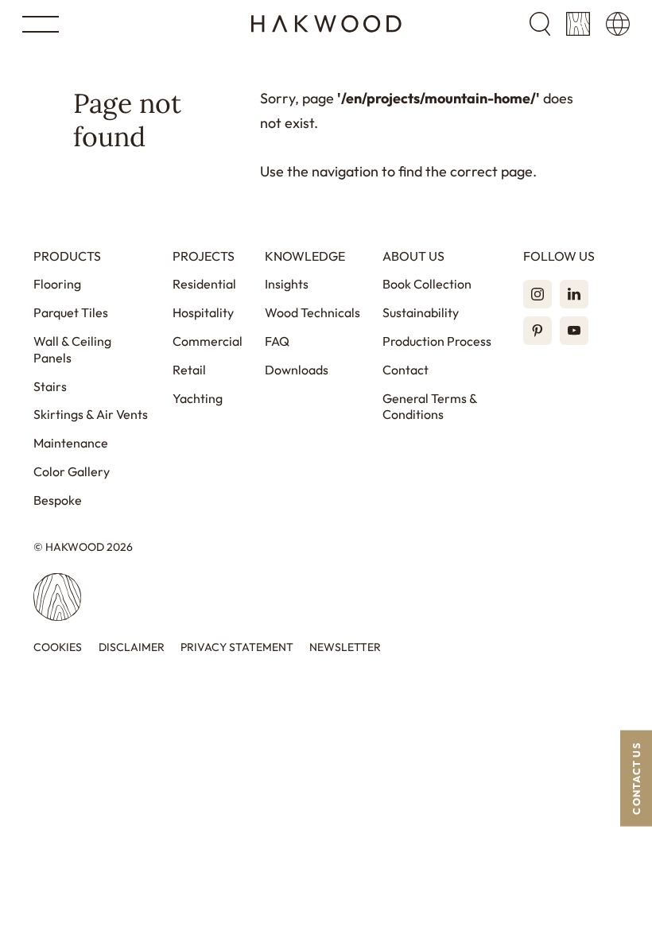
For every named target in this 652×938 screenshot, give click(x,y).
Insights (287, 284)
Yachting (198, 398)
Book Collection (427, 284)
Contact (405, 370)
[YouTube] (574, 330)
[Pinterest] (537, 330)
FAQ (277, 341)
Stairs (50, 386)
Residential (204, 284)
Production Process (436, 341)
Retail (189, 370)
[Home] (326, 24)
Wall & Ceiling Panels (72, 349)
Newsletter (345, 647)
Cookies (57, 647)
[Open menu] (40, 24)
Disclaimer (132, 647)
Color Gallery (71, 471)
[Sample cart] (578, 24)
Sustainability (420, 312)
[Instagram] (537, 294)
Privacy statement (236, 647)
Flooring (57, 284)
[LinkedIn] (574, 294)
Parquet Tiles (70, 312)
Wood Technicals (312, 312)
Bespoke (57, 500)
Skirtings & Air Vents (90, 414)
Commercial (208, 341)
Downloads (296, 370)
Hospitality (203, 312)
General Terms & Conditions (429, 406)
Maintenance (70, 443)
